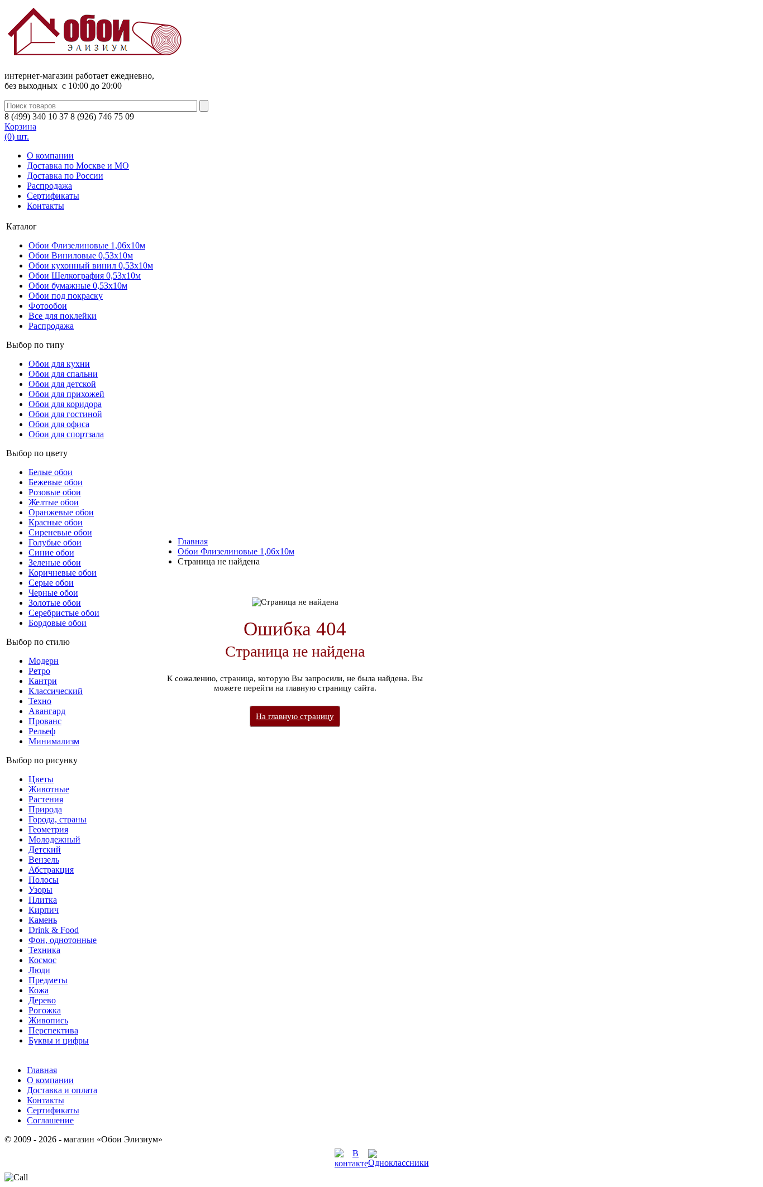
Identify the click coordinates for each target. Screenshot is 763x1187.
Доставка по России (65, 175)
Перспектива (53, 1030)
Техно (39, 701)
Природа (45, 809)
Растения (45, 799)
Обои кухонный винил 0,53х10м (90, 265)
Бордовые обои (57, 623)
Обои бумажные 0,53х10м (77, 285)
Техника (44, 950)
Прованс (44, 721)
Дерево (42, 1000)
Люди (39, 970)
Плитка (42, 899)
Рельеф (41, 731)
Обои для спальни (63, 374)
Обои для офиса (58, 424)
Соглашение (50, 1120)
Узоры (40, 889)
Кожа (38, 990)
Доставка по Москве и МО (78, 165)
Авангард (46, 711)
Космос (42, 960)
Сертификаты (53, 195)
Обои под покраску (65, 295)
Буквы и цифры (58, 1040)
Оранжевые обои (61, 512)
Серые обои (51, 582)
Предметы (48, 980)
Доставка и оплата (62, 1090)
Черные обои (53, 592)
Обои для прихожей (66, 394)
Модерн (43, 661)
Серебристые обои (63, 613)
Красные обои (55, 522)
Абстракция (51, 869)
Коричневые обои (62, 572)
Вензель (43, 859)
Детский (44, 849)
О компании (50, 155)
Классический (55, 691)
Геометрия (48, 829)
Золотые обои (54, 602)
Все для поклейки (62, 315)
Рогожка (44, 1010)
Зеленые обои (54, 562)
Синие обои (51, 552)
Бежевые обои (55, 482)
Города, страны (57, 819)
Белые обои (50, 472)
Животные (48, 789)
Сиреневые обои (60, 532)
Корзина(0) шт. (20, 131)
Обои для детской (62, 384)
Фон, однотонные (62, 940)
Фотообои (47, 305)
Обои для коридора (65, 404)
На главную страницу (295, 716)
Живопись (48, 1020)
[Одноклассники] (398, 1162)
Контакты (45, 205)
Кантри (42, 681)
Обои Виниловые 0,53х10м (80, 255)
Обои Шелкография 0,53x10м (84, 275)
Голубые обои (55, 542)
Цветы (41, 779)
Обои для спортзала (66, 434)
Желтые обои (53, 502)
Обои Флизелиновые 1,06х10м (86, 245)
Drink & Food (53, 930)
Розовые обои (54, 492)
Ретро (39, 671)
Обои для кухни (59, 363)
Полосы (43, 879)
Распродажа (49, 185)
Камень (42, 920)
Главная (193, 541)
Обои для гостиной (65, 414)
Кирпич (43, 910)
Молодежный (54, 839)
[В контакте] (351, 1163)
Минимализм (53, 741)
